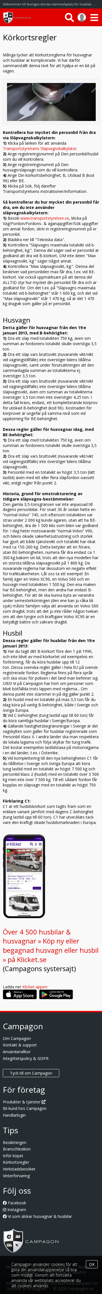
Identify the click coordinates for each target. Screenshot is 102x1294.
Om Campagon (17, 1038)
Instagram (16, 1209)
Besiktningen (14, 1142)
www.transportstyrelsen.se (44, 218)
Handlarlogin (14, 1115)
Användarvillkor (17, 1051)
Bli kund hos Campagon (24, 1108)
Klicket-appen (34, 986)
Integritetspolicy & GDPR (25, 1058)
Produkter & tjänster (22, 1102)
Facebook (16, 1202)
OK (92, 1264)
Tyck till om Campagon (31, 1073)
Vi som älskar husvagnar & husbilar (39, 1216)
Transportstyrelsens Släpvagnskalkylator (39, 148)
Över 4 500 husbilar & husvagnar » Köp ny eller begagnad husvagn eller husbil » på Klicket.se (51, 945)
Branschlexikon (17, 1149)
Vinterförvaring (16, 1175)
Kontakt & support (20, 1045)
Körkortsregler (16, 1162)
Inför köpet (13, 1155)
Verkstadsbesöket (19, 1169)
